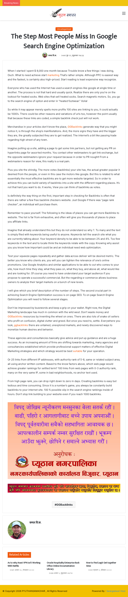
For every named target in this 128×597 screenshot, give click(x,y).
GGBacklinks (75, 126)
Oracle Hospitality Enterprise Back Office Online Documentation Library (63, 566)
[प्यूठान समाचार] (64, 13)
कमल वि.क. (52, 55)
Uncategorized (64, 29)
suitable (77, 351)
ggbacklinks (21, 325)
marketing (53, 75)
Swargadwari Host (116, 591)
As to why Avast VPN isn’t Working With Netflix (24, 564)
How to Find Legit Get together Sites (101, 564)
